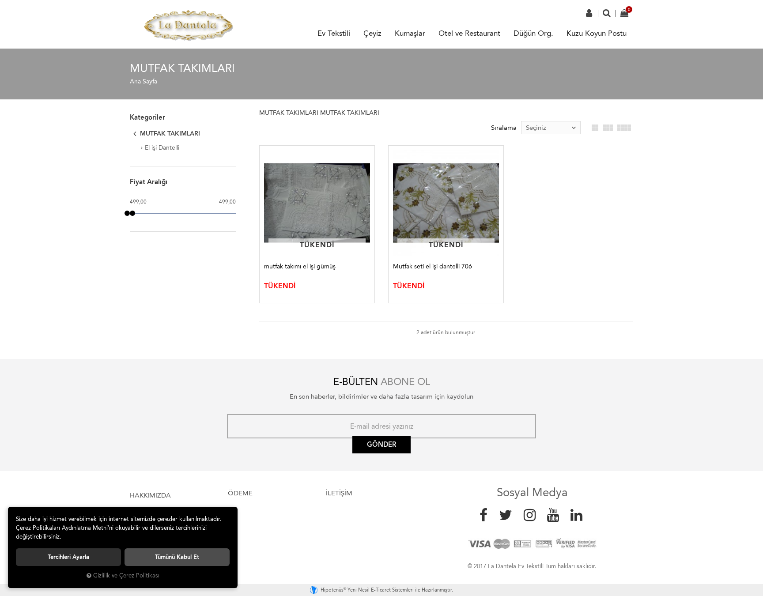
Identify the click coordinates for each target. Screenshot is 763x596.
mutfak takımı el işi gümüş (300, 266)
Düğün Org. (533, 33)
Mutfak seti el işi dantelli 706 (432, 266)
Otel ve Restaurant (469, 33)
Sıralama (504, 128)
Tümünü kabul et (177, 557)
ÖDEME (240, 493)
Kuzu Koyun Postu (597, 33)
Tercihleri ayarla (68, 557)
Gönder (381, 445)
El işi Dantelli (162, 147)
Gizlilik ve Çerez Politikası (126, 575)
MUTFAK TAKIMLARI (169, 133)
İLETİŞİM (339, 493)
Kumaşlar (410, 33)
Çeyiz (372, 33)
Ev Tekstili (333, 33)
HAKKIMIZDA (150, 495)
